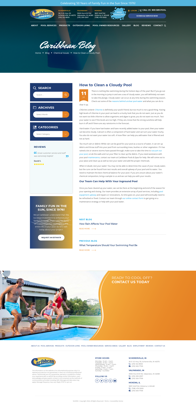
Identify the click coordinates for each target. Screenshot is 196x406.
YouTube (115, 381)
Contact (158, 25)
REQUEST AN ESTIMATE (51, 238)
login (134, 10)
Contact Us (159, 346)
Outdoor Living (81, 25)
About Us (35, 346)
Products (64, 25)
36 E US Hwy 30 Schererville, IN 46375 (67, 14)
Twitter (102, 381)
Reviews (146, 25)
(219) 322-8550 (64, 17)
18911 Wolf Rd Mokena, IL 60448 (102, 14)
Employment (139, 346)
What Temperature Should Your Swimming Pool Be (108, 245)
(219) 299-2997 (83, 17)
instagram (106, 381)
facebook (97, 381)
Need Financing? (119, 13)
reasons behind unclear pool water (127, 101)
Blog (136, 25)
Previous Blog (88, 241)
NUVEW (75, 401)
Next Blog (85, 219)
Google (110, 381)
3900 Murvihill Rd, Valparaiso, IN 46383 (144, 374)
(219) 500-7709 (137, 366)
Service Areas (111, 346)
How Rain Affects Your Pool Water (98, 223)
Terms (107, 401)
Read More (84, 228)
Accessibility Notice (116, 401)
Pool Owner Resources (106, 25)
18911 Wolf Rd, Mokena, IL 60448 (141, 386)
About (34, 25)
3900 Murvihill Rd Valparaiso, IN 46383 (85, 14)
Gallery (126, 25)
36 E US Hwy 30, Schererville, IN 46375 (144, 362)
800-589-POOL (159, 10)
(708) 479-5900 (101, 17)
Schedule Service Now (147, 16)
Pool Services (48, 25)
